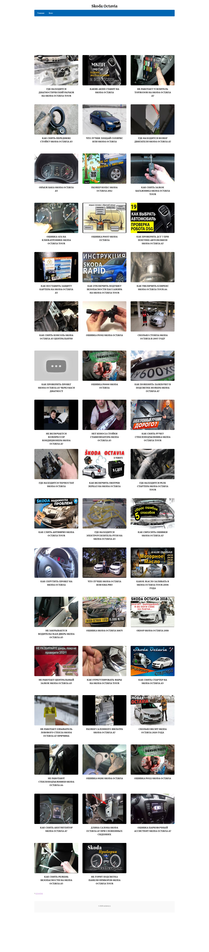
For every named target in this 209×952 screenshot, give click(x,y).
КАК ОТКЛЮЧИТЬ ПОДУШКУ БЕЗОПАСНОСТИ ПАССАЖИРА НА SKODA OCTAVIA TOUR (104, 289)
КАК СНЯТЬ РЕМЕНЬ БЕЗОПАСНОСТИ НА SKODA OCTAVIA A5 (56, 880)
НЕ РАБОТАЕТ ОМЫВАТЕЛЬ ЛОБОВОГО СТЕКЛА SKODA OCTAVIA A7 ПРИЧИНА (56, 732)
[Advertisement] (104, 34)
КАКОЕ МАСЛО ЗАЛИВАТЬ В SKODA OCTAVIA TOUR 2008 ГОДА (152, 585)
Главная (40, 13)
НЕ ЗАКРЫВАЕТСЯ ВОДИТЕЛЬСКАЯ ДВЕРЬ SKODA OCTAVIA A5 (56, 634)
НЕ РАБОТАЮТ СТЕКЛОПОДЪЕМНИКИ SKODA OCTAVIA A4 (56, 782)
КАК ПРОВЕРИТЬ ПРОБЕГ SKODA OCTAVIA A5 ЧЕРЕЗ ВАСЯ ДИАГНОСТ (56, 388)
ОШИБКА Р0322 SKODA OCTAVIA (152, 778)
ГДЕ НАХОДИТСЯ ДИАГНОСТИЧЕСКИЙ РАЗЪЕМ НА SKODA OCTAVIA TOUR (56, 92)
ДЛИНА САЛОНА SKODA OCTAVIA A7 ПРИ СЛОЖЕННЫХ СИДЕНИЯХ (104, 831)
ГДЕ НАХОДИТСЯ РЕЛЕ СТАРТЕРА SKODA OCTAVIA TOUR (152, 486)
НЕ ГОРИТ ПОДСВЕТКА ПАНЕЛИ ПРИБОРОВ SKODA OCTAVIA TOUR (104, 880)
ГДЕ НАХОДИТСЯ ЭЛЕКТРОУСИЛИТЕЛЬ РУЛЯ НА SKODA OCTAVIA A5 (104, 535)
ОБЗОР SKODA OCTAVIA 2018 (153, 630)
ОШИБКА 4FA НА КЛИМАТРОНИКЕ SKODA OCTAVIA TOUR (56, 240)
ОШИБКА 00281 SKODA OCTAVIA (104, 778)
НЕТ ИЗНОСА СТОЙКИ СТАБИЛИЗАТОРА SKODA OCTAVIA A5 (104, 437)
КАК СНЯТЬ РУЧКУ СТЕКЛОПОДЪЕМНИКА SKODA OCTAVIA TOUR (152, 437)
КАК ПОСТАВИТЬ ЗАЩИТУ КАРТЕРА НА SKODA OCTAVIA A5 (56, 289)
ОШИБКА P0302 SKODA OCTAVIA (104, 335)
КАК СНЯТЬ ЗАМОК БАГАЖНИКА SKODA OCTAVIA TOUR (152, 191)
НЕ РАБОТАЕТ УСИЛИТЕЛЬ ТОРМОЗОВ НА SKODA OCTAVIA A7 (152, 92)
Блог (51, 13)
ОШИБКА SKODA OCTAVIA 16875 (104, 630)
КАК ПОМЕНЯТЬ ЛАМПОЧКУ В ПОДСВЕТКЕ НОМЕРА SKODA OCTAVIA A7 (152, 388)
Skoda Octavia (104, 6)
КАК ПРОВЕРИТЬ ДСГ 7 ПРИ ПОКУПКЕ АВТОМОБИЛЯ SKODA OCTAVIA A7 (152, 240)
